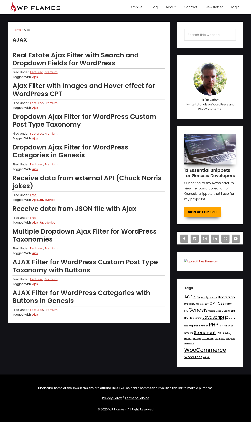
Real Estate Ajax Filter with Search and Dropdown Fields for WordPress (75, 59)
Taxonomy (208, 338)
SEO (186, 333)
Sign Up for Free (202, 212)
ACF (188, 297)
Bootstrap (226, 297)
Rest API (223, 325)
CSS (221, 303)
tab (225, 333)
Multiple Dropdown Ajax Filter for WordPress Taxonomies (84, 235)
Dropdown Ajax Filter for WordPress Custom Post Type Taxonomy (84, 120)
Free (33, 195)
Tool (216, 338)
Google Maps (214, 311)
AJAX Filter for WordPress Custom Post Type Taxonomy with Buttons (85, 266)
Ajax (35, 77)
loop (186, 325)
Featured (36, 72)
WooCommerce (205, 350)
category (204, 304)
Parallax (204, 325)
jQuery (230, 317)
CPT (213, 303)
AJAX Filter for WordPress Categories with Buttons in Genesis (81, 296)
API (215, 297)
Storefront (205, 332)
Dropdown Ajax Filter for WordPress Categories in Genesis (70, 151)
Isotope (196, 318)
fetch (228, 304)
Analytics (207, 297)
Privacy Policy (112, 398)
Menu (197, 325)
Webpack (230, 338)
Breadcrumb (192, 303)
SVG (219, 333)
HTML (186, 318)
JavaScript (47, 200)
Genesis (198, 310)
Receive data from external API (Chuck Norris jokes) (87, 182)
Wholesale (189, 343)
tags (198, 338)
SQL (191, 333)
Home (16, 30)
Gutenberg (228, 310)
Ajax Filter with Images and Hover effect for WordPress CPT (83, 89)
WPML (206, 357)
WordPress (193, 357)
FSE (186, 311)
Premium (51, 72)
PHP (213, 324)
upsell (222, 338)
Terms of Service (137, 398)
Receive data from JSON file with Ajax (74, 208)
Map (191, 325)
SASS (230, 325)
